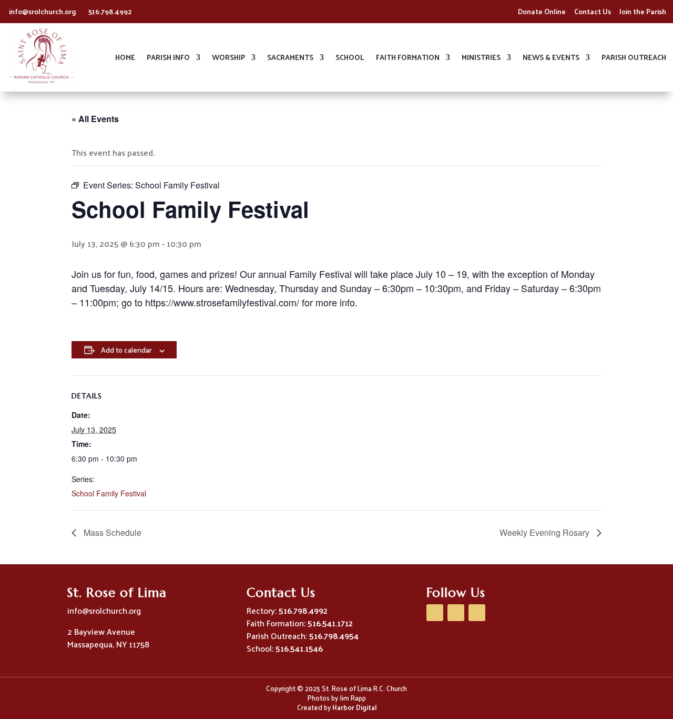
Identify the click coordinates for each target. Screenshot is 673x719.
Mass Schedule (111, 532)
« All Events (95, 119)
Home (125, 59)
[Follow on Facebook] (434, 612)
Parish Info (168, 59)
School (349, 59)
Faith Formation (408, 59)
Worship (228, 59)
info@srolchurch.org (43, 11)
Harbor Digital (354, 707)
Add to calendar (126, 349)
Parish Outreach (633, 59)
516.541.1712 (330, 623)
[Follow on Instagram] (476, 612)
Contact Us (592, 11)
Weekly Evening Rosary (545, 532)
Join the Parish (642, 11)
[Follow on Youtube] (455, 612)
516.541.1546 (299, 648)
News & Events (551, 59)
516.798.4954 (334, 635)
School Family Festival (109, 493)
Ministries (481, 59)
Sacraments (290, 59)
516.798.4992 (110, 11)
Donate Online (542, 11)
